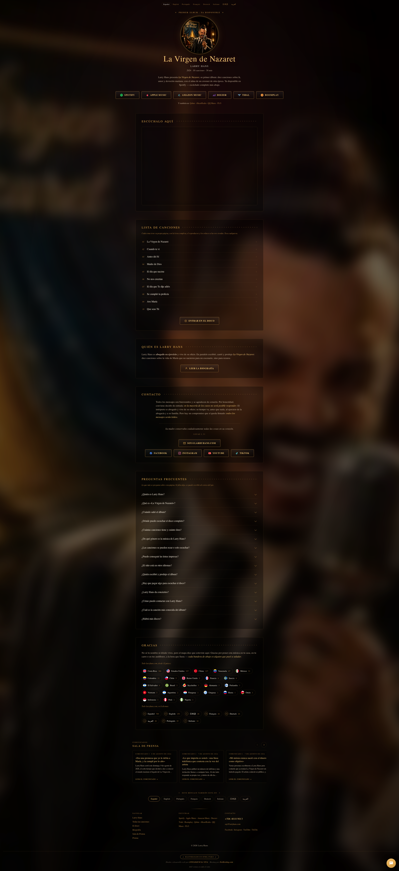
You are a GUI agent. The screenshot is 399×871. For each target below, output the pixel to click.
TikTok (245, 453)
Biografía (136, 829)
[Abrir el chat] (391, 863)
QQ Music (212, 103)
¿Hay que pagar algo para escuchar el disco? (163, 583)
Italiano (216, 4)
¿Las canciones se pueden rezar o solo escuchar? (165, 547)
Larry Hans (137, 817)
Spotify (129, 95)
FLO (219, 103)
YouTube (218, 453)
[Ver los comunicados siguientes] (264, 744)
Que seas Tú (153, 309)
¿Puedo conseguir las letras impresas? (160, 556)
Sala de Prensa (145, 745)
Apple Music (158, 95)
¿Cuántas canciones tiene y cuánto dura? (161, 529)
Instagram (190, 453)
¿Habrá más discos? (151, 618)
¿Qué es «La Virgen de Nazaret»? (158, 503)
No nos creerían (155, 279)
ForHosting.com (226, 862)
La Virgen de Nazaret (157, 241)
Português (186, 4)
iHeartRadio (201, 103)
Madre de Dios (154, 264)
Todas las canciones (140, 821)
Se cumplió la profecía (158, 294)
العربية (233, 4)
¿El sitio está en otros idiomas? (157, 565)
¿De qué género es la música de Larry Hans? (164, 538)
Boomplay (272, 95)
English (176, 4)
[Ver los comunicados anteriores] (257, 744)
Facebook (160, 453)
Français (196, 4)
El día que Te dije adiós (158, 286)
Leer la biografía (201, 368)
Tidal (246, 95)
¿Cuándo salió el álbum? (154, 512)
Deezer (222, 95)
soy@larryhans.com (201, 443)
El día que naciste (155, 271)
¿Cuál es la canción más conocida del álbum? (164, 609)
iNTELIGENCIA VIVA (198, 862)
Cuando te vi (153, 249)
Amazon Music (192, 95)
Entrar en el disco (202, 320)
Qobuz (192, 103)
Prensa (135, 838)
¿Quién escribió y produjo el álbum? (159, 574)
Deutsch (206, 4)
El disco (135, 825)
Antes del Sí (153, 256)
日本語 (225, 4)
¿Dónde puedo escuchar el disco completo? (163, 520)
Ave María (152, 301)
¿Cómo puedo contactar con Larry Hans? (162, 600)
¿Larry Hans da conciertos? (155, 592)
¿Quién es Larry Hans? (153, 494)
